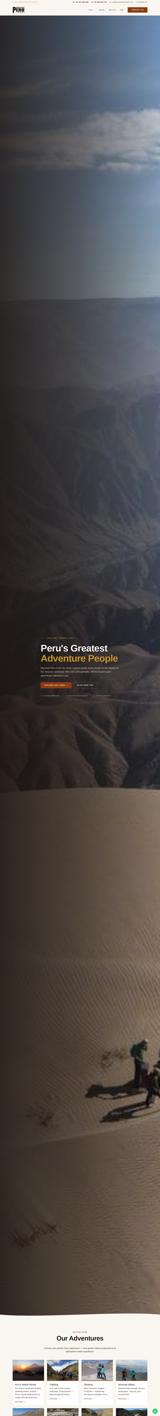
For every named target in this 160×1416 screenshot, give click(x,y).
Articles (102, 10)
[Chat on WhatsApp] (155, 1411)
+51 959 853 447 (100, 2)
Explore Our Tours (54, 685)
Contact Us (137, 10)
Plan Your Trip (85, 685)
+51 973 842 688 (81, 2)
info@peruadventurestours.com (122, 2)
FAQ (121, 10)
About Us (112, 10)
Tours (90, 10)
